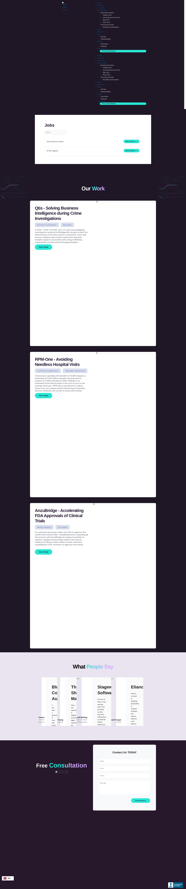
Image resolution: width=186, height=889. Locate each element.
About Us (100, 32)
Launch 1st (101, 49)
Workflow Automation (111, 27)
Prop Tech (106, 22)
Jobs (99, 29)
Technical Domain (107, 25)
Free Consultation (109, 51)
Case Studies (102, 10)
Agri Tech (106, 20)
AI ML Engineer (52, 151)
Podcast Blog (105, 39)
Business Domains (107, 13)
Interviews (104, 44)
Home (99, 3)
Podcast (104, 46)
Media (99, 41)
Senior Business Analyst (55, 141)
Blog (99, 34)
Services (100, 5)
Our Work (101, 8)
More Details (131, 141)
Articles (103, 37)
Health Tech (107, 15)
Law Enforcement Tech (111, 17)
